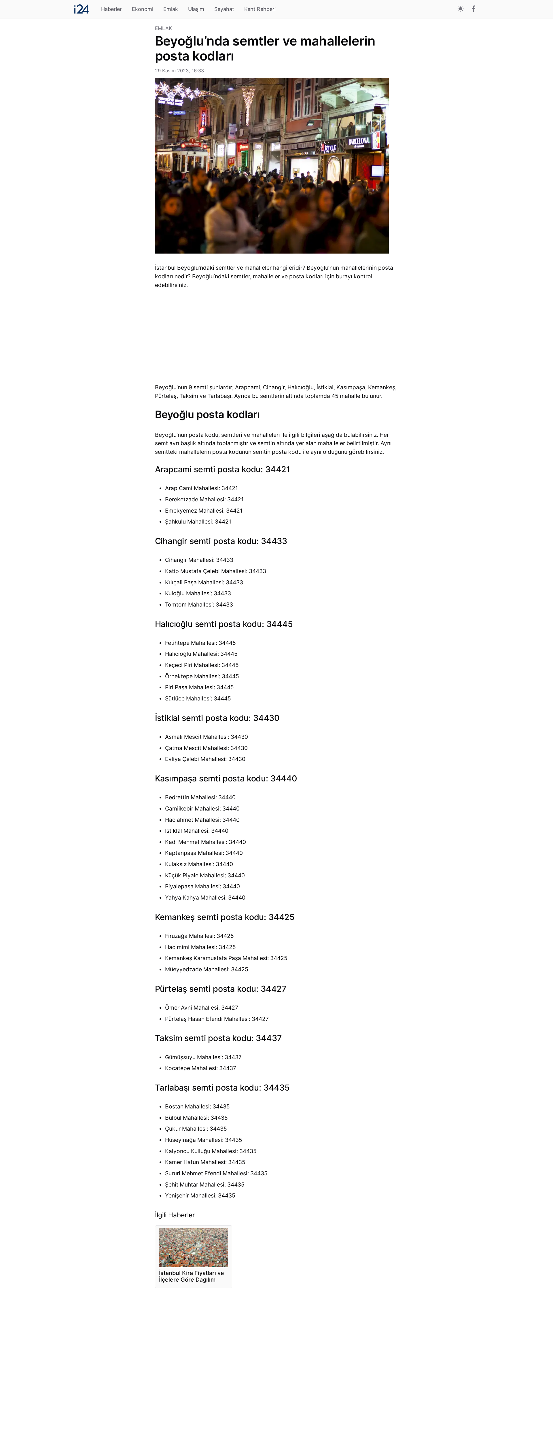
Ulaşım (196, 9)
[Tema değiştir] (460, 9)
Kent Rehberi (260, 9)
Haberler (111, 9)
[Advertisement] (112, 112)
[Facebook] (473, 9)
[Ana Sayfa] (81, 9)
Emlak (170, 9)
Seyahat (224, 9)
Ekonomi (142, 9)
